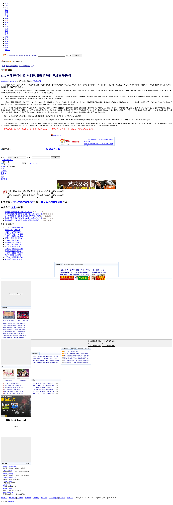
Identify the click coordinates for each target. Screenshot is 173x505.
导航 (6, 48)
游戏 (6, 31)
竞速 (16, 259)
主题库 (19, 246)
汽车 (6, 26)
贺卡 (11, 230)
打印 (2, 175)
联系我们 (28, 498)
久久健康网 (67, 264)
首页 (6, 3)
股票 (6, 14)
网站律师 (44, 498)
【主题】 (8, 244)
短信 (6, 43)
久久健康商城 (74, 264)
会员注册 (62, 498)
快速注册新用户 (7, 160)
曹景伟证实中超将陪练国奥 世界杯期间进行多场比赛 (23, 214)
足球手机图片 (16, 232)
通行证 (7, 50)
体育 (6, 8)
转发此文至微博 (56, 135)
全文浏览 (4, 171)
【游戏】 (8, 257)
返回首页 (4, 179)
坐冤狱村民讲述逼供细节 (13, 238)
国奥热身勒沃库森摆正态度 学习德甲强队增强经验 (22, 220)
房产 (6, 29)
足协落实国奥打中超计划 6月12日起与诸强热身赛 (22, 216)
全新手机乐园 (9, 242)
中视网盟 (59, 264)
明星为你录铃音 (15, 251)
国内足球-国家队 (12, 66)
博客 (6, 18)
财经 (6, 12)
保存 (2, 168)
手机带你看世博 (17, 228)
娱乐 (6, 10)
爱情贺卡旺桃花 (17, 253)
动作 (13, 259)
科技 (6, 16)
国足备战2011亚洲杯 (51, 202)
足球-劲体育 (36, 81)
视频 (6, 22)
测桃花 (7, 230)
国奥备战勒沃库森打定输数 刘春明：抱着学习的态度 (23, 218)
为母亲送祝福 (16, 240)
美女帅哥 (15, 244)
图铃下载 (4, 224)
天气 (6, 41)
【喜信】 (8, 253)
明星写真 (18, 255)
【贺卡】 (8, 249)
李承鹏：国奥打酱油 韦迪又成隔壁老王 (18, 212)
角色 (20, 259)
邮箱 (6, 45)
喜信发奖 (18, 242)
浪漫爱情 (13, 246)
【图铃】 (8, 232)
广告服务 (20, 498)
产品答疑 (70, 498)
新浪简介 (4, 498)
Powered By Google (33, 163)
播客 (6, 24)
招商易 (81, 264)
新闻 (6, 5)
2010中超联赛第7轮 (23, 202)
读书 (6, 35)
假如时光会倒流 (17, 234)
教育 (6, 37)
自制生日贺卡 (9, 255)
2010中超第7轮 (24, 66)
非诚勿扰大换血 (17, 236)
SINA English (53, 498)
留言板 (3, 166)
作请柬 (7, 251)
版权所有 (11, 501)
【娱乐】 (8, 236)
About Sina (12, 498)
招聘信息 (36, 498)
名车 (20, 244)
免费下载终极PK (17, 257)
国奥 (13, 207)
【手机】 (8, 228)
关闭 (2, 177)
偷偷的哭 (8, 234)
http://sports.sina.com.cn (8, 81)
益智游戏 (8, 259)
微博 (6, 20)
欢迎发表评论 (53, 149)
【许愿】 (8, 240)
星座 (6, 39)
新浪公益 (11, 224)
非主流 (7, 246)
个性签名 (17, 230)
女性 (6, 33)
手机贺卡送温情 (17, 249)
